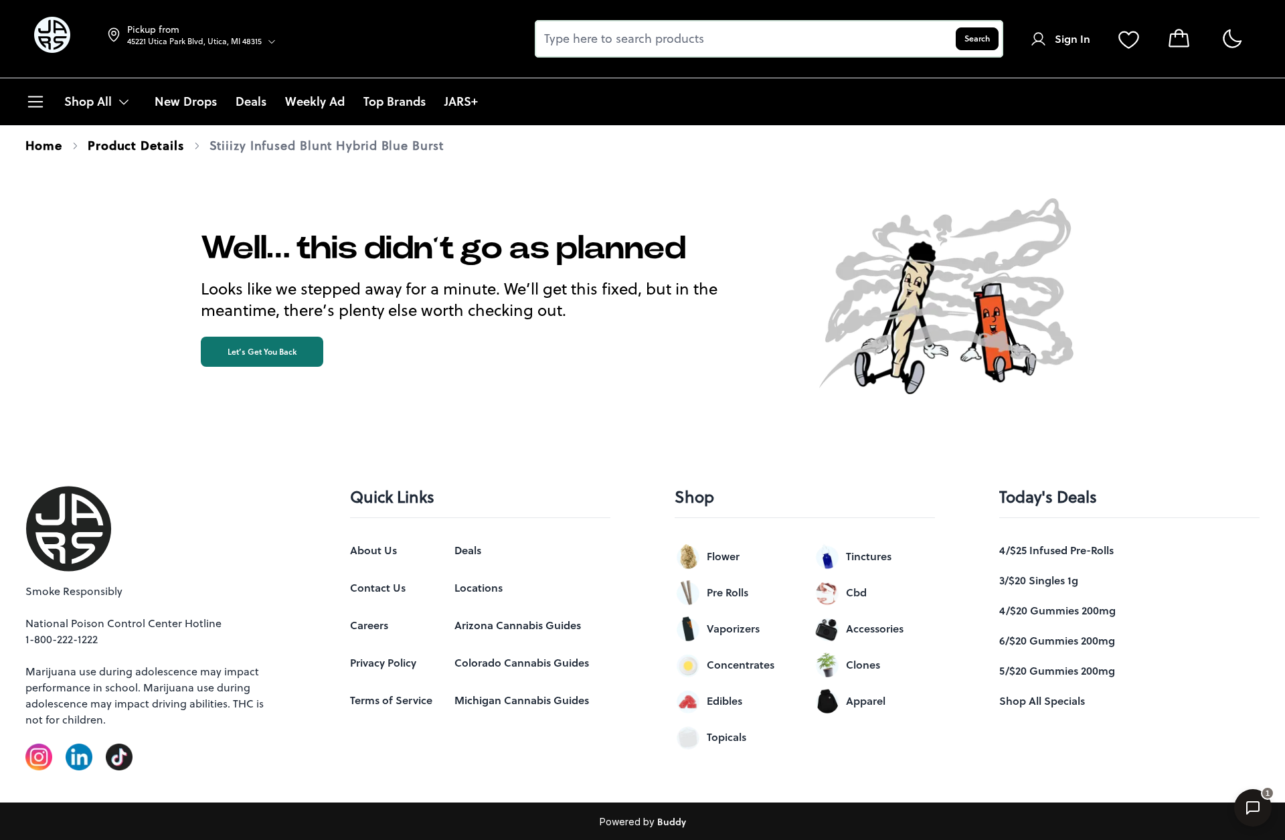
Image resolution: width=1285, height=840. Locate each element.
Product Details (136, 145)
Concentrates (740, 664)
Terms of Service (391, 700)
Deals (467, 550)
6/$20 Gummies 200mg (1057, 640)
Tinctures (868, 556)
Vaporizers (733, 628)
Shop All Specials (1042, 700)
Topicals (726, 737)
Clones (863, 664)
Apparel (865, 700)
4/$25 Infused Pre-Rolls (1056, 550)
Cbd (856, 592)
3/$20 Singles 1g (1038, 580)
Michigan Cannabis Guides (521, 700)
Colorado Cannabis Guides (521, 662)
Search (977, 38)
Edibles (724, 700)
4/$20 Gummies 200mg (1057, 610)
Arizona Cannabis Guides (517, 625)
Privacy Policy (383, 662)
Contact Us (378, 587)
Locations (478, 587)
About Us (373, 550)
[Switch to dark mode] (1231, 39)
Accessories (875, 628)
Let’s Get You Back (262, 351)
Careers (369, 625)
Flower (723, 556)
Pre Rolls (727, 592)
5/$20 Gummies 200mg (1057, 670)
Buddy (671, 822)
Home (43, 145)
